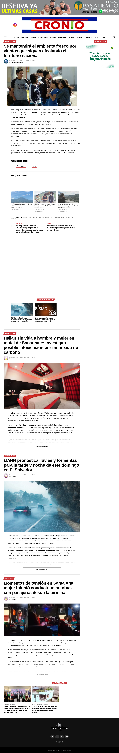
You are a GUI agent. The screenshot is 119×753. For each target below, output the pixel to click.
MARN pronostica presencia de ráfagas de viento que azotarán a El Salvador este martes (68, 206)
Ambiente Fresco (29, 217)
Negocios (53, 37)
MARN (63, 217)
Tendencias (89, 37)
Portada (16, 37)
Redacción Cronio (17, 62)
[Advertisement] (46, 268)
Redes (103, 37)
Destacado (46, 217)
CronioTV (80, 37)
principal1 (70, 217)
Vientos (14, 219)
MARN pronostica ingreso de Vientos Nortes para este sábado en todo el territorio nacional (44, 206)
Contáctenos (59, 742)
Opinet (97, 37)
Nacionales (24, 37)
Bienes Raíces (62, 37)
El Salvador (56, 217)
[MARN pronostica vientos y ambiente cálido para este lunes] (22, 197)
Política (33, 37)
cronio (14, 359)
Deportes (71, 37)
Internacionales (43, 37)
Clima (39, 217)
